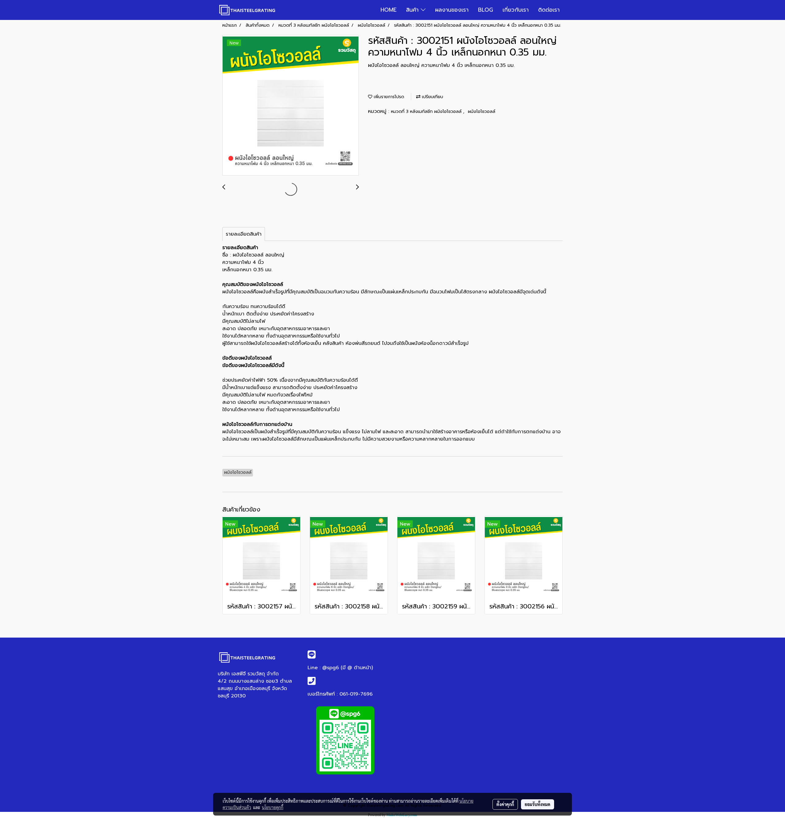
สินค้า (413, 10)
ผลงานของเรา (452, 10)
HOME (388, 10)
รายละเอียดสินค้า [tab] (244, 234)
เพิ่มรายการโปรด (388, 97)
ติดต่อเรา (549, 10)
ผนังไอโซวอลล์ (481, 111)
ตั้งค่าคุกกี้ (505, 804)
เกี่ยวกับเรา (516, 10)
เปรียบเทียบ (431, 97)
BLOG (485, 10)
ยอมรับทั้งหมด (537, 804)
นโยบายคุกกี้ (272, 807)
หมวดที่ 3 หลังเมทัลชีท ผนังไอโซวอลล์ (427, 111)
